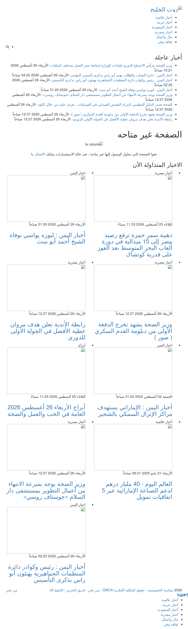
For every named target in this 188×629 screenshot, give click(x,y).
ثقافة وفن (165, 41)
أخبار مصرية (163, 31)
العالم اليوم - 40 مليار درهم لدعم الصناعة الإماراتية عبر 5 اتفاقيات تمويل (137, 490)
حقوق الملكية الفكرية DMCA (124, 589)
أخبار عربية (164, 22)
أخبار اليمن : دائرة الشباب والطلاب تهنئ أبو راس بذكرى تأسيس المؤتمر (121, 74)
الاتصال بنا (38, 153)
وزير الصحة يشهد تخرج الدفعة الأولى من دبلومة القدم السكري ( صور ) (121, 114)
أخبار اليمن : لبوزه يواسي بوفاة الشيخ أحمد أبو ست (135, 89)
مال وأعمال (164, 36)
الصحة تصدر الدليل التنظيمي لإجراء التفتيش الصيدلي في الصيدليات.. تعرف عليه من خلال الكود (105, 104)
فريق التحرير (75, 589)
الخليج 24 (56, 589)
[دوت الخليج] (166, 8)
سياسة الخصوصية (160, 589)
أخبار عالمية (164, 17)
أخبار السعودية (162, 26)
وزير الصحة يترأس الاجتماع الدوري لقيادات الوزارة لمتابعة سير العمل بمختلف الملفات (111, 65)
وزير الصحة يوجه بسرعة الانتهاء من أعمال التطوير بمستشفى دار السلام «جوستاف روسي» (107, 94)
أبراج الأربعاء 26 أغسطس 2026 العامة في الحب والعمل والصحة (46, 409)
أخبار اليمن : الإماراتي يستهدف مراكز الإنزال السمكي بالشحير (134, 409)
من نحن (94, 589)
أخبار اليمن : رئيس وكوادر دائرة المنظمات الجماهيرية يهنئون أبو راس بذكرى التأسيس (112, 79)
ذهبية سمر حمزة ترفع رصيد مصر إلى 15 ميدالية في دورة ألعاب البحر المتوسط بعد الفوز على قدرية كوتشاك (134, 244)
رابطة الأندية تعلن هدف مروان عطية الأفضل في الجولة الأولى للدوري (122, 118)
